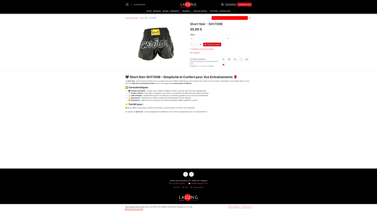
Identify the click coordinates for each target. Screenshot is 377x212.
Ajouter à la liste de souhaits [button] (203, 49)
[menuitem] (149, 11)
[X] (229, 59)
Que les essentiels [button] (233, 207)
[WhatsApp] (241, 59)
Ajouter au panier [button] (213, 44)
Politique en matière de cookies (133, 209)
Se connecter (231, 4)
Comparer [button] (196, 53)
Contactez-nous (245, 4)
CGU (186, 187)
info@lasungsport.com (199, 183)
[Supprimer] (192, 44)
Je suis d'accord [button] (245, 207)
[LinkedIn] (235, 59)
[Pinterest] (246, 59)
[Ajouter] (200, 44)
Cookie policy (198, 187)
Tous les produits (131, 18)
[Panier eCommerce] (222, 4)
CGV (178, 187)
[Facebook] (223, 59)
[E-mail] (223, 64)
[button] (127, 4)
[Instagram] (191, 174)
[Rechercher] (250, 18)
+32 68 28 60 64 (178, 183)
